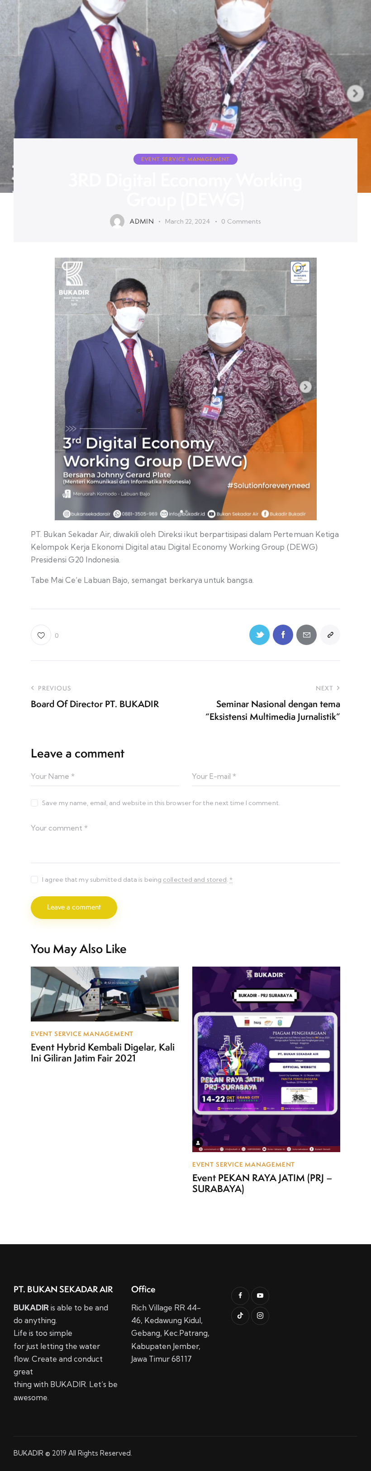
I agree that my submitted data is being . (137, 879)
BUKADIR (28, 1453)
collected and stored (195, 879)
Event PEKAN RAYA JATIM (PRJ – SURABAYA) (262, 1183)
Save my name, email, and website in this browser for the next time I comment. (161, 803)
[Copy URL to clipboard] (330, 635)
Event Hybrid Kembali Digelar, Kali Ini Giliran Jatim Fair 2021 (103, 1053)
